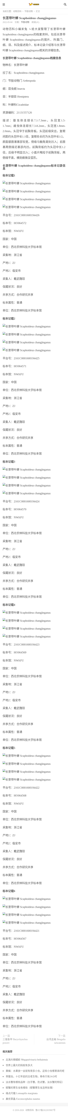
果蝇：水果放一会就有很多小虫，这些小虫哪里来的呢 (35, 1071)
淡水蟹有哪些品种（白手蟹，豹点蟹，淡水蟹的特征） (35, 1082)
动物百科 (34, 4)
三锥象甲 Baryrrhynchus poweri (15, 1041)
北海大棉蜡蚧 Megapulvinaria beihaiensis (27, 1059)
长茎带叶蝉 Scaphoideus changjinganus (29, 18)
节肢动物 (28, 11)
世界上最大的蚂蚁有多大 (19, 1065)
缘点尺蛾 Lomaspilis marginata (21, 1093)
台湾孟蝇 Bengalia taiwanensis (55, 1041)
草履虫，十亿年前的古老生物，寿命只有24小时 (31, 1076)
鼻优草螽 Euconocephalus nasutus (23, 1099)
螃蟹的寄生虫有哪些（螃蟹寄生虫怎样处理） (30, 1087)
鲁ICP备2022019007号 (45, 1110)
